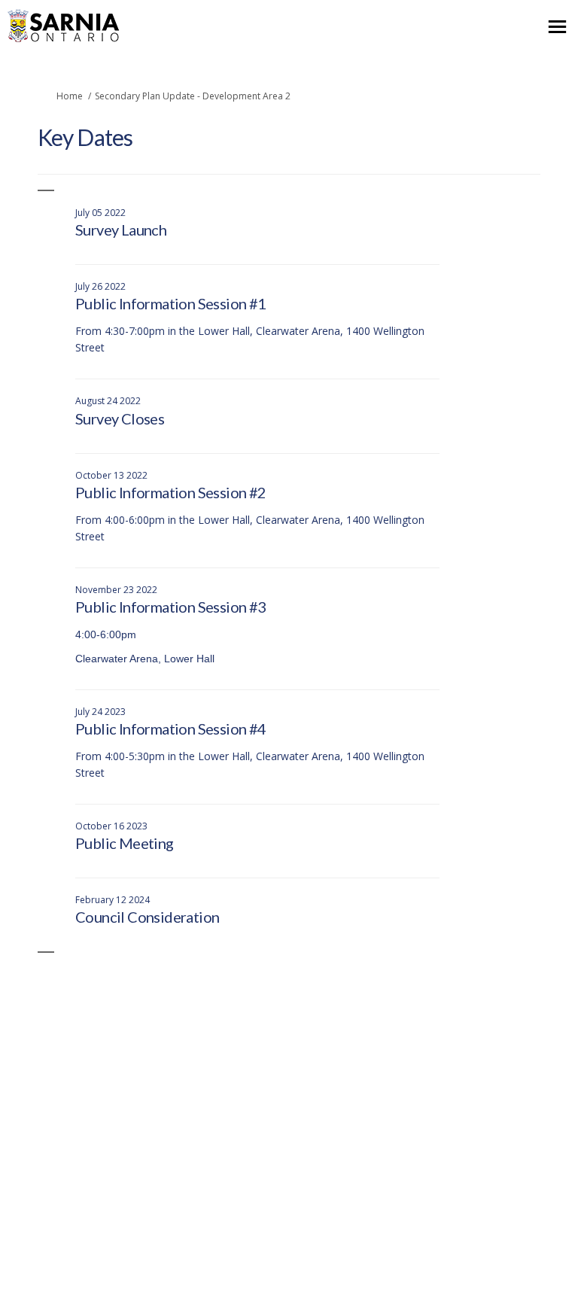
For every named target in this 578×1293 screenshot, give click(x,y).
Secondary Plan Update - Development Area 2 (193, 96)
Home (69, 96)
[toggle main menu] (557, 27)
